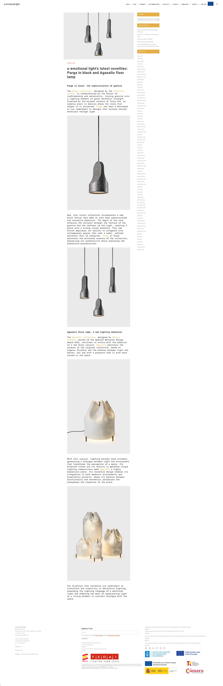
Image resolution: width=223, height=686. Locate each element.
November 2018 (141, 207)
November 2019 (141, 179)
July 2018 (139, 215)
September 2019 (141, 184)
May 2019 (139, 192)
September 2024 (141, 77)
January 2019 (141, 202)
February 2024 (141, 92)
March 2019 (140, 197)
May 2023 (140, 116)
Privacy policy (99, 635)
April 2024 (140, 87)
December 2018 (141, 205)
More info (84, 646)
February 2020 (141, 173)
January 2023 (141, 124)
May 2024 (140, 85)
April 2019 (140, 194)
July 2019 (139, 187)
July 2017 (139, 234)
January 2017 (140, 249)
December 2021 (141, 137)
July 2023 (139, 111)
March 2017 (140, 244)
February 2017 (141, 247)
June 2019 (140, 189)
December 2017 (141, 223)
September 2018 (141, 213)
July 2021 (139, 145)
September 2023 (141, 105)
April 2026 (140, 58)
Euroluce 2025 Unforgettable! (145, 41)
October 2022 (140, 129)
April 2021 (140, 150)
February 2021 (141, 155)
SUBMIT (85, 638)
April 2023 (140, 119)
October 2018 (140, 210)
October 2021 (140, 142)
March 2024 (140, 90)
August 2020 (140, 168)
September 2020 (141, 166)
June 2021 (139, 147)
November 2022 (141, 126)
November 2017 (141, 226)
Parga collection (82, 91)
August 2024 (140, 79)
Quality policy (19, 650)
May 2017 (139, 239)
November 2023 (141, 100)
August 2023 (140, 108)
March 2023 (140, 121)
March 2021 (140, 153)
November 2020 (141, 160)
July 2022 (139, 134)
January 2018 (140, 221)
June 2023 (140, 113)
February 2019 (141, 200)
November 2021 (141, 139)
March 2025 (140, 66)
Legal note (18, 646)
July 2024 (139, 82)
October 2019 (140, 181)
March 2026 (140, 61)
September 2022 (141, 132)
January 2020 (141, 176)
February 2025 (141, 69)
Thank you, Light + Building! (144, 39)
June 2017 (139, 236)
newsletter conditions (114, 635)
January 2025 (141, 71)
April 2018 (140, 218)
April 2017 (140, 241)
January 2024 (141, 95)
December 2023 (141, 98)
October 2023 (140, 103)
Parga (99, 106)
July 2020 (139, 171)
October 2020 (141, 163)
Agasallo (101, 345)
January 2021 (140, 158)
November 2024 (141, 74)
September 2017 (141, 231)
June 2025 (140, 64)
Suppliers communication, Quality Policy (26, 654)
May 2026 (140, 56)
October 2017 (140, 228)
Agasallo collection (83, 337)
